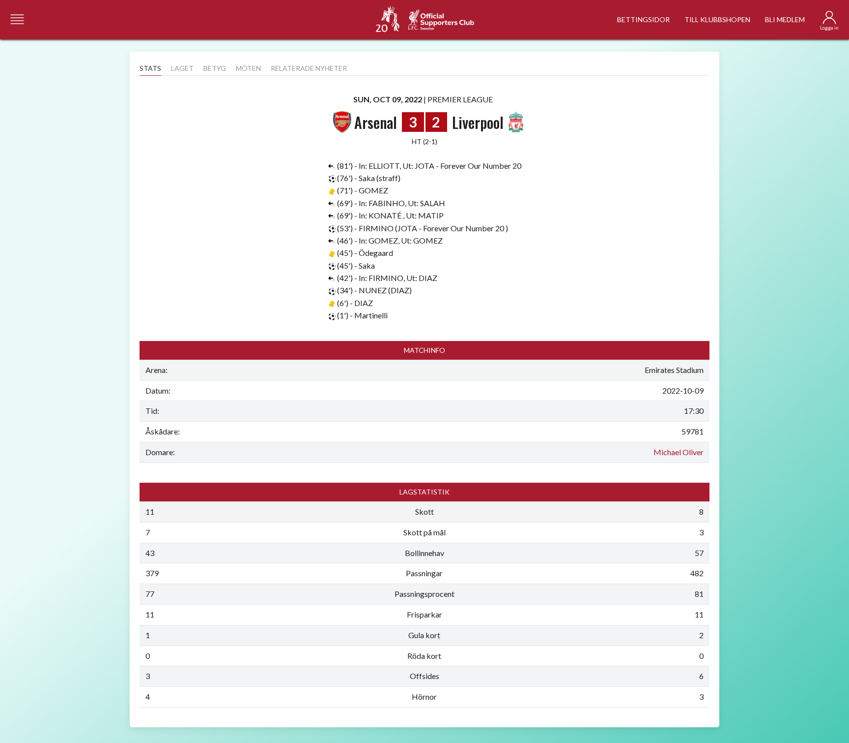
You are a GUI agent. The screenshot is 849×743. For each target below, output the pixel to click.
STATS (150, 68)
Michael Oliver (678, 452)
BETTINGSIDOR (643, 19)
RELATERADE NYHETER (309, 68)
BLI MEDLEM (785, 19)
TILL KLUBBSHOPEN (717, 19)
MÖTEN (248, 68)
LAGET (182, 68)
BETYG (214, 68)
